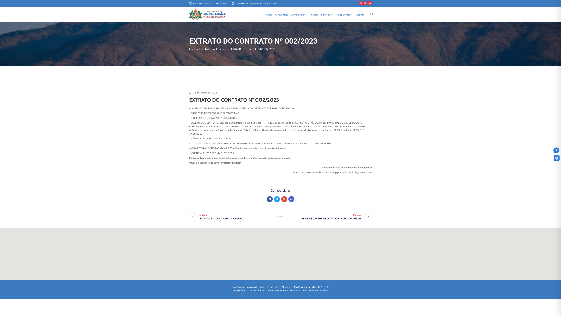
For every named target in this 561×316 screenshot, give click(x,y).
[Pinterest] (284, 199)
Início (269, 14)
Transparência (343, 14)
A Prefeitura (297, 14)
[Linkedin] (291, 199)
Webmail (360, 14)
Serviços (325, 14)
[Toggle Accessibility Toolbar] (556, 150)
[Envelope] (370, 3)
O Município (281, 14)
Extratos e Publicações (212, 49)
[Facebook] (361, 3)
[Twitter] (277, 199)
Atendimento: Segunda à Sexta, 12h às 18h (256, 3)
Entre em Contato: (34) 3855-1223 (209, 3)
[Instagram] (365, 3)
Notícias (313, 14)
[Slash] (280, 216)
